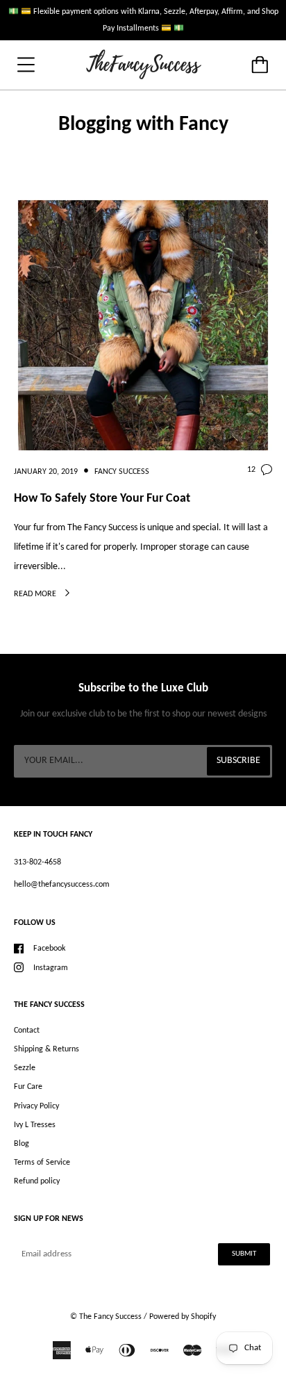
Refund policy (37, 1181)
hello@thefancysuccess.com (62, 884)
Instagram (50, 968)
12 (251, 470)
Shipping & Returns (46, 1049)
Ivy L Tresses (35, 1125)
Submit (244, 1254)
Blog (21, 1144)
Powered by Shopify (182, 1317)
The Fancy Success (110, 1317)
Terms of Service (42, 1162)
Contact (27, 1030)
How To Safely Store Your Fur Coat (102, 498)
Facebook (49, 948)
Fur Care (28, 1087)
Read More (36, 594)
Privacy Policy (36, 1106)
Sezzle (24, 1068)
